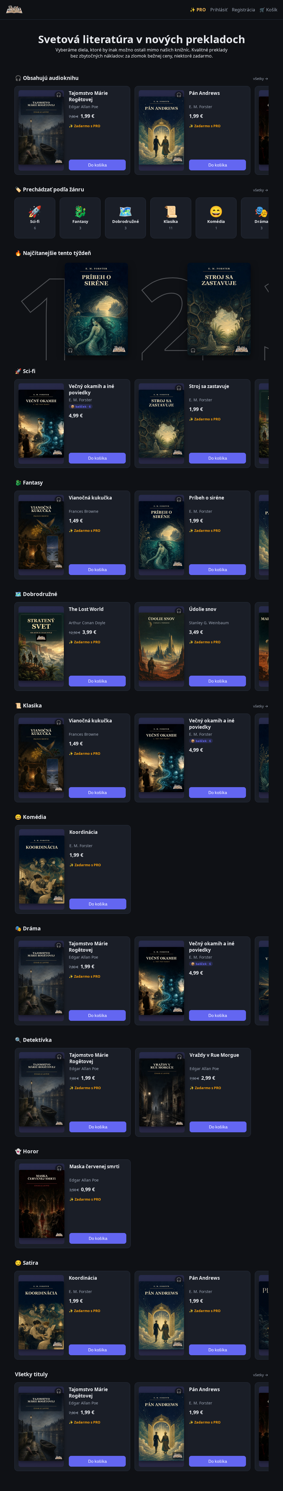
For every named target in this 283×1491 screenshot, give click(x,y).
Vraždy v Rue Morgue (214, 1055)
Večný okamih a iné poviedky (91, 389)
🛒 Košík (268, 10)
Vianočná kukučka (90, 498)
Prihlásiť (218, 10)
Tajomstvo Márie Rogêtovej (88, 96)
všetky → (260, 78)
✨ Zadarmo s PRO (84, 126)
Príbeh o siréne (206, 498)
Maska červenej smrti (94, 1166)
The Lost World (86, 609)
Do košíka (97, 165)
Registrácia (243, 10)
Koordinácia (83, 832)
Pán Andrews (204, 93)
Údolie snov (202, 609)
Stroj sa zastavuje (209, 386)
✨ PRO (198, 10)
